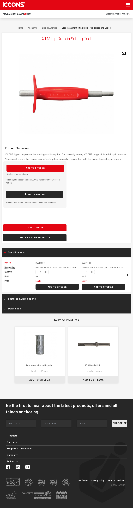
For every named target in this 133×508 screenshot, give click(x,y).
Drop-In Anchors (49, 28)
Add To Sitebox (39, 380)
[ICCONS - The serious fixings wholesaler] (14, 5)
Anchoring (32, 28)
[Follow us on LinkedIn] (18, 467)
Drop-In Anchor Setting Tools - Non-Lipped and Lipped (86, 28)
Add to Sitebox (35, 168)
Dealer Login (35, 227)
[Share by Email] (124, 53)
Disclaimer (83, 480)
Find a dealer (36, 194)
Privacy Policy (97, 480)
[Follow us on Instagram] (27, 467)
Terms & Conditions (117, 480)
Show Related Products (35, 237)
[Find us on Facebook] (8, 467)
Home (20, 28)
